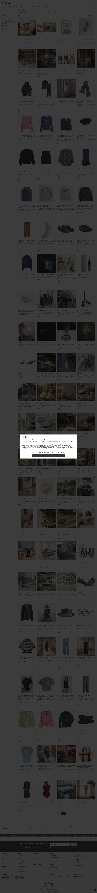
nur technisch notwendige (44, 452)
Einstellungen (24, 449)
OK (48, 455)
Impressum (34, 452)
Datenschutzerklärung (36, 449)
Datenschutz (62, 452)
